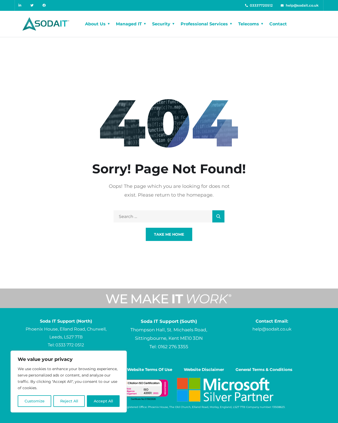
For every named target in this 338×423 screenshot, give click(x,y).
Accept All (103, 401)
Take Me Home (169, 234)
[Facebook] (44, 5)
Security (161, 23)
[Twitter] (32, 5)
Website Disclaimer (204, 369)
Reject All (69, 401)
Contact (278, 23)
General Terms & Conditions (264, 369)
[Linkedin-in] (20, 5)
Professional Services (204, 23)
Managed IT (129, 23)
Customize (35, 401)
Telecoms (248, 23)
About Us (95, 23)
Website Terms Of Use (149, 369)
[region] (69, 381)
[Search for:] (169, 216)
